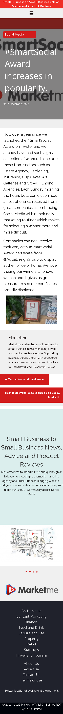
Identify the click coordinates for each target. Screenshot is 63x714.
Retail (31, 644)
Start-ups (31, 649)
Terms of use (31, 680)
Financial (31, 622)
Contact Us (31, 674)
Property (32, 638)
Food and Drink (31, 627)
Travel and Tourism (31, 655)
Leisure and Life (31, 633)
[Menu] (31, 13)
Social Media (14, 34)
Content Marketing (31, 616)
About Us (31, 663)
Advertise (31, 669)
